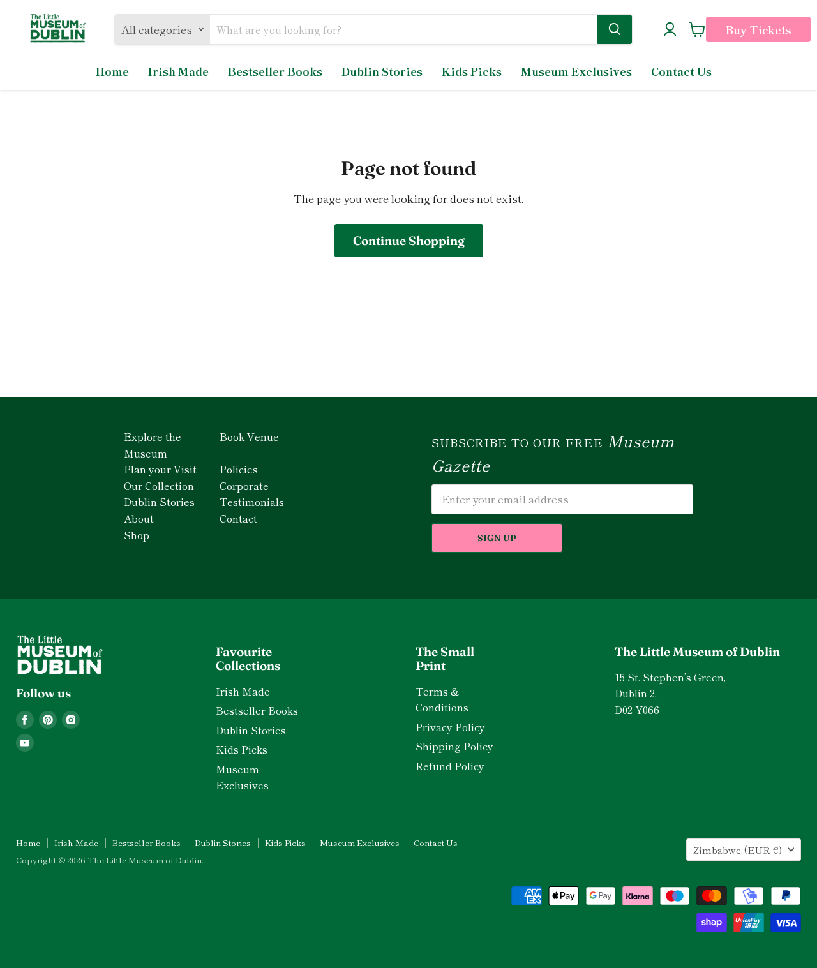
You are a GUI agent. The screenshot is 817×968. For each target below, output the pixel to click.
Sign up (496, 538)
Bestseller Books (275, 71)
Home (112, 71)
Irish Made (178, 71)
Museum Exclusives (576, 71)
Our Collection (159, 485)
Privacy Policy (450, 727)
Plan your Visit (160, 469)
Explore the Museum (152, 445)
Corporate (244, 485)
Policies (239, 469)
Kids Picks (472, 71)
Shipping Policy (454, 746)
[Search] (614, 29)
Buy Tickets (758, 30)
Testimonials (252, 501)
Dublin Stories (382, 71)
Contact (238, 518)
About (139, 518)
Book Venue (249, 436)
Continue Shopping (409, 240)
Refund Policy (450, 766)
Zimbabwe (737, 849)
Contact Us (681, 71)
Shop (136, 534)
